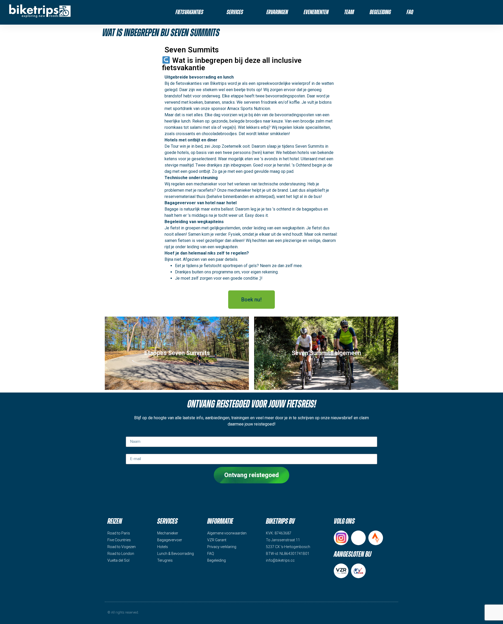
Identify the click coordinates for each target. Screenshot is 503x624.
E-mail (131, 452)
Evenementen (316, 12)
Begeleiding (380, 12)
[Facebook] (358, 538)
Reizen (114, 521)
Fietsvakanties (189, 12)
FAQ (410, 12)
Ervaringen (277, 12)
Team (349, 12)
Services (235, 12)
